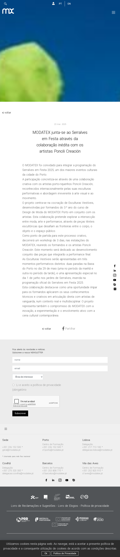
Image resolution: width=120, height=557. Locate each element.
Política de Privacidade (64, 553)
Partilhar (69, 328)
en (69, 4)
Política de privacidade (95, 505)
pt (60, 4)
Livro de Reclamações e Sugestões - (34, 505)
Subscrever (20, 413)
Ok (46, 553)
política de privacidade (47, 385)
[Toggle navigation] (113, 12)
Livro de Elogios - (69, 505)
